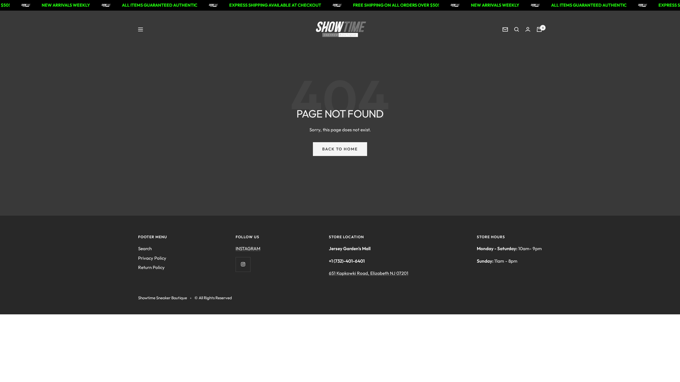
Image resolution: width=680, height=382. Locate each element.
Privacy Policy (152, 258)
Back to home (340, 148)
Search (145, 248)
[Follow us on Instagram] (243, 264)
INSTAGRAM (248, 248)
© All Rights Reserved (213, 297)
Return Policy (151, 267)
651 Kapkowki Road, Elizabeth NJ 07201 (368, 273)
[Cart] (539, 29)
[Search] (516, 29)
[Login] (527, 29)
